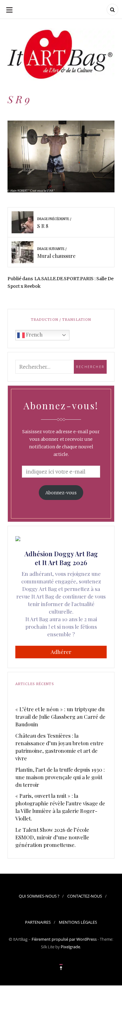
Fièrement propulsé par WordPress (64, 939)
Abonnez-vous (61, 493)
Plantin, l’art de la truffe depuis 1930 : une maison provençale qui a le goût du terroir (60, 777)
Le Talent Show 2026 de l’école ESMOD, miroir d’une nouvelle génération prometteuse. (52, 837)
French (34, 334)
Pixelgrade (70, 947)
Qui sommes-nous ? (39, 896)
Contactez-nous (84, 896)
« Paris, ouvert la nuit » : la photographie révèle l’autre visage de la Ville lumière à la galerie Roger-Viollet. (60, 807)
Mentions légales (78, 922)
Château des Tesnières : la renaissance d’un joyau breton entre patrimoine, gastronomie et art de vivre (59, 747)
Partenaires (38, 922)
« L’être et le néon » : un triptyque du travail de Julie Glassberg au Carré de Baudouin (60, 717)
